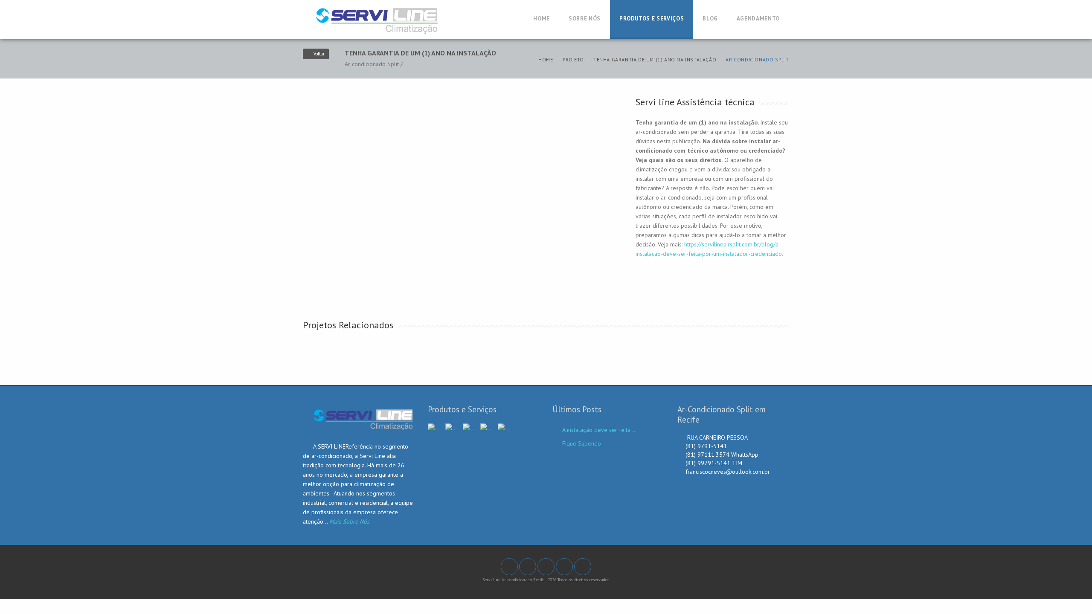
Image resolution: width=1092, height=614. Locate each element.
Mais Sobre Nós (349, 521)
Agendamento (758, 18)
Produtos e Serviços (651, 18)
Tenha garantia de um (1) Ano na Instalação (654, 59)
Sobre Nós (585, 18)
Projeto (573, 59)
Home (541, 18)
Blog (710, 18)
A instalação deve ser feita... (598, 430)
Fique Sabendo (581, 443)
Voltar (319, 54)
